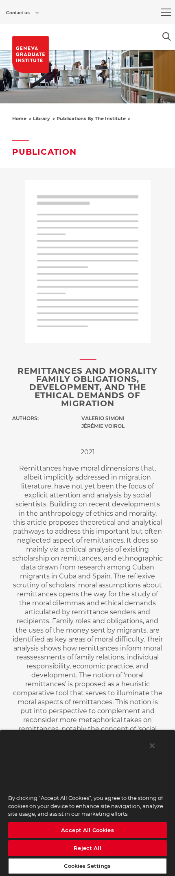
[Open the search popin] (166, 36)
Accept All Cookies (87, 830)
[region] (87, 803)
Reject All (87, 848)
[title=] (30, 54)
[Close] (152, 746)
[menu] (166, 12)
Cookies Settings (87, 866)
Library (41, 118)
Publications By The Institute (91, 118)
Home (19, 118)
